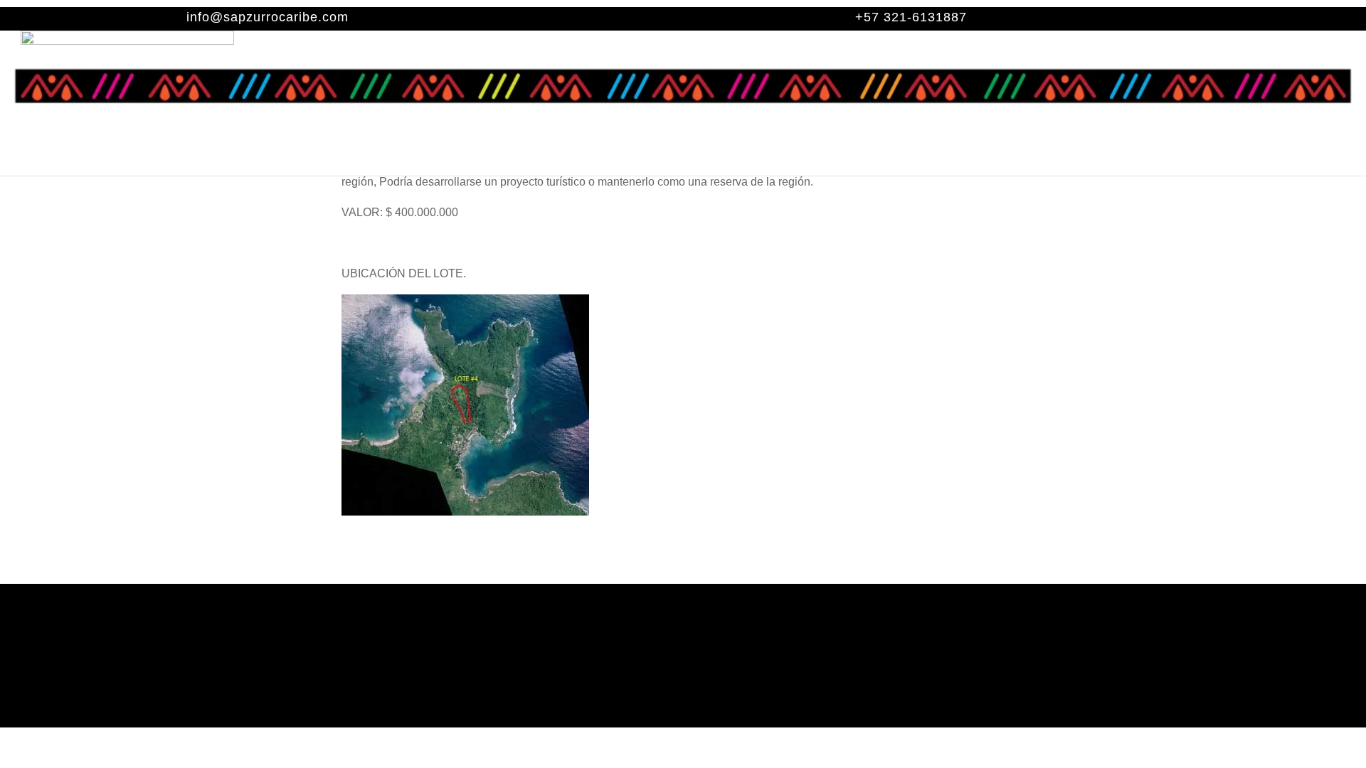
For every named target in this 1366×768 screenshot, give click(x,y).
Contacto (915, 160)
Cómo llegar (834, 160)
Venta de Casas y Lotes (709, 160)
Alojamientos (464, 160)
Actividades (572, 160)
